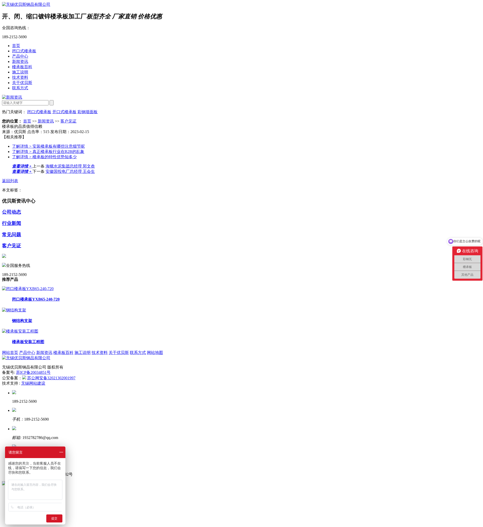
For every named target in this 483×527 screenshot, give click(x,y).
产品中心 (20, 56)
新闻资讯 (20, 61)
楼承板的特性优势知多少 (44, 157)
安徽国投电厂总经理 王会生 (70, 171)
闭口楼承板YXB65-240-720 (36, 299)
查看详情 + (22, 166)
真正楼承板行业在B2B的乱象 (48, 151)
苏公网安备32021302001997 (51, 378)
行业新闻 (11, 223)
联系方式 (20, 88)
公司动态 (11, 212)
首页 (16, 46)
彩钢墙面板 (87, 112)
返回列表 (10, 181)
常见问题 (11, 234)
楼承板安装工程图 (28, 342)
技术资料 (20, 77)
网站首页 (10, 352)
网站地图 (155, 352)
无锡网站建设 (33, 383)
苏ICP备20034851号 (33, 372)
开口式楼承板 (64, 112)
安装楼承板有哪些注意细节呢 (48, 146)
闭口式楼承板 (24, 51)
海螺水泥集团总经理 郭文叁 (70, 166)
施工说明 (20, 72)
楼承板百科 (22, 67)
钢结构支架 (22, 320)
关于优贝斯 (22, 82)
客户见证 (68, 121)
